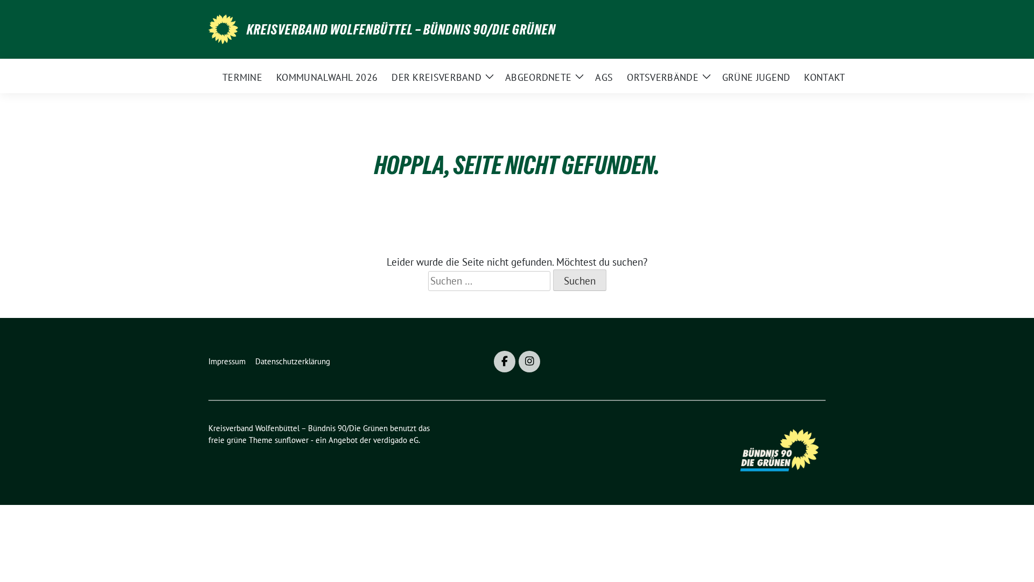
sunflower (292, 440)
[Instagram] (529, 361)
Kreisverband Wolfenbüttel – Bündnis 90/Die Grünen (401, 30)
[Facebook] (504, 361)
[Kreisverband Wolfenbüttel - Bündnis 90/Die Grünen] (223, 28)
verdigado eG (395, 440)
